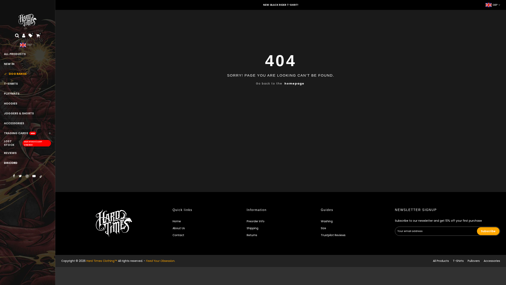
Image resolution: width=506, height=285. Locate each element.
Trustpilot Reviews (333, 235)
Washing (327, 221)
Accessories (492, 261)
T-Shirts (458, 261)
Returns (252, 235)
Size (323, 228)
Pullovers (474, 261)
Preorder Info (255, 221)
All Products (441, 261)
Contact (178, 235)
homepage (294, 84)
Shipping (252, 228)
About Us (179, 228)
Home (177, 221)
